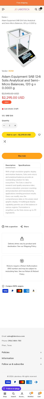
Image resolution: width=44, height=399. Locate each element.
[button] (39, 135)
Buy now (22, 156)
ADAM (11, 71)
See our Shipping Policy (26, 246)
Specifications (24, 165)
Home (4, 17)
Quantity (5, 121)
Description (10, 165)
